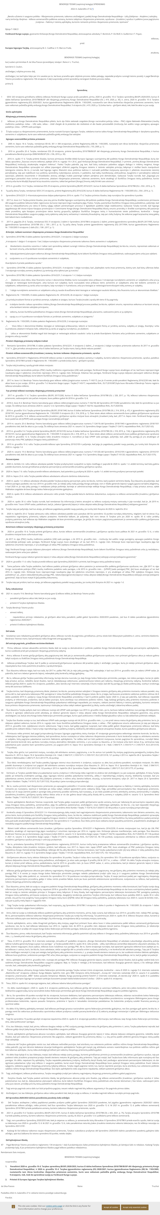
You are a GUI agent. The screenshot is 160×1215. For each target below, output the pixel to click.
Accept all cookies (111, 1207)
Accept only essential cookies (135, 1207)
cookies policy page (54, 1206)
